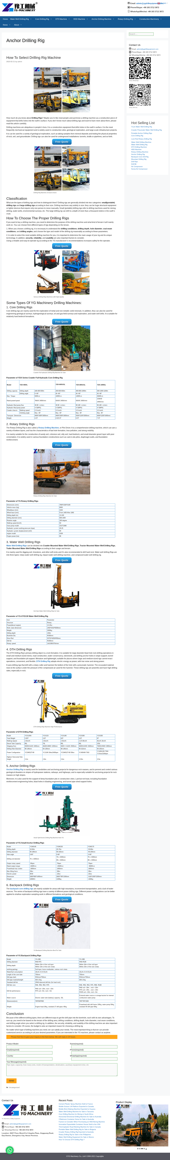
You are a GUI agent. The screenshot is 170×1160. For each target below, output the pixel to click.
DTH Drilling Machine (139, 147)
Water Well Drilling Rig (19, 3)
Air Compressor (137, 166)
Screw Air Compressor (139, 169)
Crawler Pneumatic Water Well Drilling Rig (146, 130)
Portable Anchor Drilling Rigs (141, 133)
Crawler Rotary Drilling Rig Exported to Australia (76, 1132)
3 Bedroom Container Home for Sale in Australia (76, 1119)
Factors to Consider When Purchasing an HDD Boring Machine (82, 1122)
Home (5, 3)
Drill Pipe (134, 162)
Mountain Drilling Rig (138, 159)
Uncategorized (14, 1087)
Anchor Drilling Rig (138, 154)
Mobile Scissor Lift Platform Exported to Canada (76, 1106)
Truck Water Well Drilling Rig (141, 127)
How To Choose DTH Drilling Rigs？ (72, 1140)
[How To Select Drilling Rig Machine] (62, 90)
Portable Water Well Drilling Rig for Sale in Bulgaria (77, 1129)
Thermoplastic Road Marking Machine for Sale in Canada (80, 1127)
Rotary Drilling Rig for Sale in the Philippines (75, 1134)
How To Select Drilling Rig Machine (33, 57)
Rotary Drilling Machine (139, 152)
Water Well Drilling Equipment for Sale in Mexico (76, 1137)
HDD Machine (79, 3)
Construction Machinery (149, 3)
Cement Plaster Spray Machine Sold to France (76, 1104)
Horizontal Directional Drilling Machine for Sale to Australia (80, 1117)
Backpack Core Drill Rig (139, 157)
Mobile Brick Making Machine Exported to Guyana (77, 1109)
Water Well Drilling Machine (141, 142)
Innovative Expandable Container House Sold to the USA (79, 1124)
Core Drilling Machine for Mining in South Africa (76, 1114)
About (16, 9)
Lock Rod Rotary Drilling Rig (141, 139)
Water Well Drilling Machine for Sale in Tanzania (76, 1111)
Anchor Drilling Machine (101, 3)
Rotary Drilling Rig (125, 3)
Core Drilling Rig (42, 3)
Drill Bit (133, 164)
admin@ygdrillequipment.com (147, 49)
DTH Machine (61, 3)
